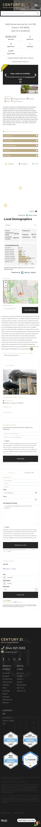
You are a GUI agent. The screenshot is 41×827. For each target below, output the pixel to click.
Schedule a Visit (29, 472)
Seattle (5, 685)
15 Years (14, 569)
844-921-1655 (15, 648)
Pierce (19, 353)
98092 (31, 353)
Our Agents (7, 412)
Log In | (6, 720)
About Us (21, 691)
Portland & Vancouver (7, 680)
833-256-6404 (8, 400)
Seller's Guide (20, 680)
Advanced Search (7, 701)
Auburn (25, 353)
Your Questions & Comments (10, 503)
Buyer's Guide (20, 674)
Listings (10, 353)
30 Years (7, 569)
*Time (4, 496)
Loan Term (5, 564)
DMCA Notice (18, 813)
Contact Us (7, 407)
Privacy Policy (7, 453)
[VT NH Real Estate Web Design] (4, 821)
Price (4, 574)
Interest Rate (6, 586)
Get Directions (30, 310)
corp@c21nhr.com (11, 652)
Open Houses (5, 695)
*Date (4, 489)
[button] (38, 13)
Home (5, 353)
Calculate (20, 595)
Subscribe (20, 458)
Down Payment (6, 580)
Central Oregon (6, 674)
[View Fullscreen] (5, 289)
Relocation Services (22, 686)
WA (15, 353)
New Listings (6, 689)
